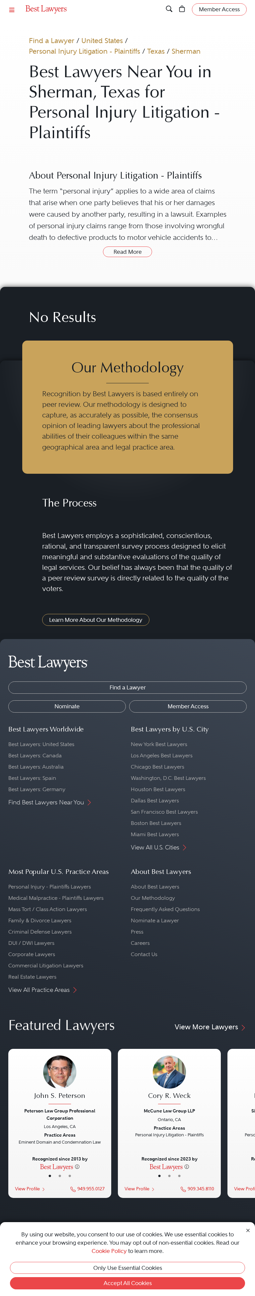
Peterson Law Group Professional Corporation (59, 1114)
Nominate (67, 706)
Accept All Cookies (128, 1283)
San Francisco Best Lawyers (164, 812)
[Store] (182, 9)
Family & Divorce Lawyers (39, 920)
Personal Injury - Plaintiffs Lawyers (49, 887)
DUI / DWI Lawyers (31, 943)
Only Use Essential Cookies (127, 1268)
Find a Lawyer (51, 40)
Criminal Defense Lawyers (40, 932)
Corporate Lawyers (31, 954)
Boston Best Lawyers (156, 823)
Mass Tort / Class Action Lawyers (47, 909)
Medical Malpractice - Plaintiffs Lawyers (56, 898)
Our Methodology (153, 898)
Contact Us (144, 954)
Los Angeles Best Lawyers (162, 755)
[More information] (77, 1166)
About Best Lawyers (155, 887)
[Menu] (12, 9)
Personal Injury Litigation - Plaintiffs (84, 51)
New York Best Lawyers (159, 744)
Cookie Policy (109, 1251)
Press (137, 932)
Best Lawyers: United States (41, 744)
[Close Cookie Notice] (248, 1229)
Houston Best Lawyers (158, 789)
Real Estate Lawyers (32, 977)
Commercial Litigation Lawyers (45, 965)
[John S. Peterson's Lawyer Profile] (60, 1080)
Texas (156, 51)
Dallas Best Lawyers (155, 800)
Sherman (186, 51)
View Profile (27, 1189)
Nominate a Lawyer (155, 920)
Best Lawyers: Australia (36, 767)
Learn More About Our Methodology (95, 620)
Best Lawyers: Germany (36, 789)
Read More (128, 251)
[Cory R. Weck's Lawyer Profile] (169, 1080)
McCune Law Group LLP (169, 1111)
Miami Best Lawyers (155, 834)
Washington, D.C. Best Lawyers (168, 778)
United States (102, 40)
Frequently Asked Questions (165, 909)
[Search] (169, 9)
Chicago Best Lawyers (157, 767)
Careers (140, 943)
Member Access (188, 706)
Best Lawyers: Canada (35, 755)
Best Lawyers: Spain (32, 778)
